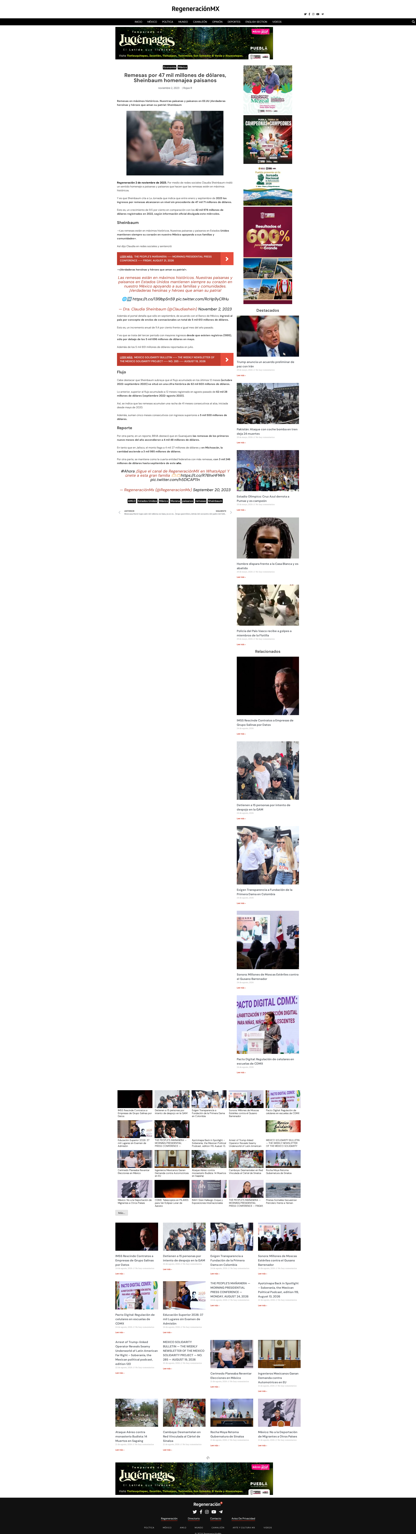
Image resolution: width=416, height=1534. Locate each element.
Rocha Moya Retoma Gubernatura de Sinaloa (279, 1172)
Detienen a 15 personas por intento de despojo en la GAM (171, 1112)
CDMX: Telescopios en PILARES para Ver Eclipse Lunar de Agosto (171, 1203)
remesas (200, 501)
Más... (121, 1213)
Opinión (217, 22)
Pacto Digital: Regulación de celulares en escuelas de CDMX (282, 1112)
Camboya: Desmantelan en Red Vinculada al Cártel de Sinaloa (246, 1172)
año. (179, 463)
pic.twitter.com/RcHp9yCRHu (202, 298)
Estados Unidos (147, 501)
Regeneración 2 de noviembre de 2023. (142, 182)
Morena (175, 501)
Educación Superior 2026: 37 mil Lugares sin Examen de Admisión (133, 1143)
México (152, 22)
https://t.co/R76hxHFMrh (203, 475)
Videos (276, 22)
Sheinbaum (215, 501)
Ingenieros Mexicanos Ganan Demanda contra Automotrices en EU (172, 1173)
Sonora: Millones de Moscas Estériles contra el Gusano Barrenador (244, 1113)
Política (167, 22)
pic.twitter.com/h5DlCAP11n (175, 479)
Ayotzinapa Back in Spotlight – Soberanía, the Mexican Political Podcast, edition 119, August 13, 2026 (209, 1143)
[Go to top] (410, 1528)
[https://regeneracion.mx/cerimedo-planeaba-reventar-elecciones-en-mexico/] (133, 1162)
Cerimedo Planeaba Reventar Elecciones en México (134, 1172)
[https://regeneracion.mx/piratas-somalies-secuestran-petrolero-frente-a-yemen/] (282, 1192)
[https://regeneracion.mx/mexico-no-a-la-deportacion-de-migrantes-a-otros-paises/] (133, 1192)
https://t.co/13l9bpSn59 (154, 298)
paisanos (187, 501)
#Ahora (128, 471)
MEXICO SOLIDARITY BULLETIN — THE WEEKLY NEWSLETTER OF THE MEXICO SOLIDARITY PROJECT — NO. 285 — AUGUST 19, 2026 (282, 1143)
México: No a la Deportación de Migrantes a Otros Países (135, 1202)
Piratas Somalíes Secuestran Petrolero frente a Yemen (281, 1202)
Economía (169, 67)
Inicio (138, 22)
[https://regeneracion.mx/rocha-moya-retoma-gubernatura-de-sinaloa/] (282, 1162)
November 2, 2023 (215, 309)
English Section (256, 22)
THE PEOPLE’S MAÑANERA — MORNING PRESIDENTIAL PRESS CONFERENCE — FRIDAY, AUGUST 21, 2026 (246, 1203)
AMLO (132, 501)
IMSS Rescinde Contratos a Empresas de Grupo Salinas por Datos (135, 1113)
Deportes (234, 22)
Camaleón (200, 22)
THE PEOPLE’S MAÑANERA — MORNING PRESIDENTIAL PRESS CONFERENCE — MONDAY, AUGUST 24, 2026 (171, 1143)
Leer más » (241, 375)
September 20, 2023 (212, 489)
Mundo (183, 22)
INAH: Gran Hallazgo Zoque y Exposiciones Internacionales (207, 1202)
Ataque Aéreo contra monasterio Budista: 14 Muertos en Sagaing (209, 1173)
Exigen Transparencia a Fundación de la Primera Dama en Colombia (208, 1113)
